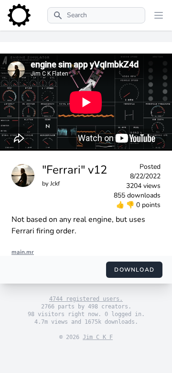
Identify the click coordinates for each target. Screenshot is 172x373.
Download (134, 270)
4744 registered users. (86, 299)
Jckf (55, 183)
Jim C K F (98, 337)
